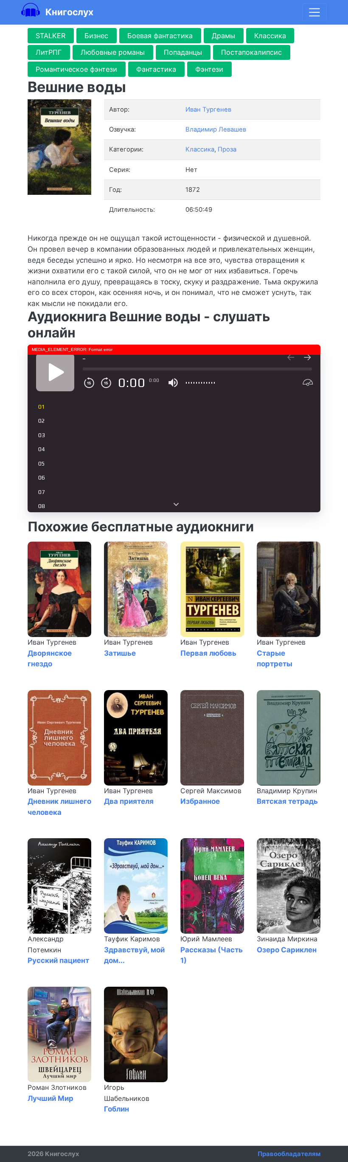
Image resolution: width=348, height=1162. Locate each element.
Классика (270, 35)
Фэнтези (209, 69)
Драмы (223, 35)
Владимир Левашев (215, 129)
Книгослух (68, 11)
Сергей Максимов (210, 790)
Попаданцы (183, 52)
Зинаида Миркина (287, 939)
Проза (227, 149)
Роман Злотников (57, 1087)
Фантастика (156, 69)
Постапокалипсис (251, 52)
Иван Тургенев (52, 642)
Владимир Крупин (287, 790)
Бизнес (96, 35)
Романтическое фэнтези (76, 69)
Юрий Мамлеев (206, 939)
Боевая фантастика (160, 35)
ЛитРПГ (49, 52)
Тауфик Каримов (132, 939)
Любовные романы (113, 52)
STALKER (50, 35)
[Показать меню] (314, 12)
